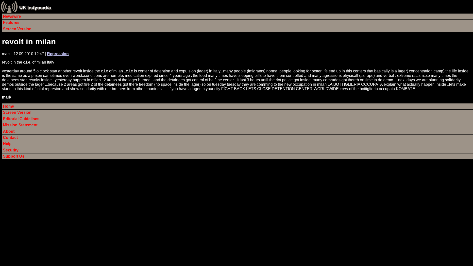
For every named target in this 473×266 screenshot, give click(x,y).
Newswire (12, 16)
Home (8, 106)
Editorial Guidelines (21, 119)
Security (10, 150)
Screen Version (17, 29)
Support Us (13, 156)
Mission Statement (20, 125)
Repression (58, 54)
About (9, 131)
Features (11, 22)
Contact (10, 137)
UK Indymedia (35, 7)
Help (7, 144)
